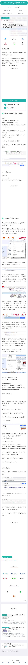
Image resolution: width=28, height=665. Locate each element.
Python (5, 560)
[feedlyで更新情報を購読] (20, 592)
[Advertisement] (14, 84)
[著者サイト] (7, 592)
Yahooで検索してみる (12, 108)
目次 (13, 100)
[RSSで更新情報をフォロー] (14, 596)
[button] (25, 322)
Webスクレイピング (8, 557)
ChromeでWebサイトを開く (13, 104)
